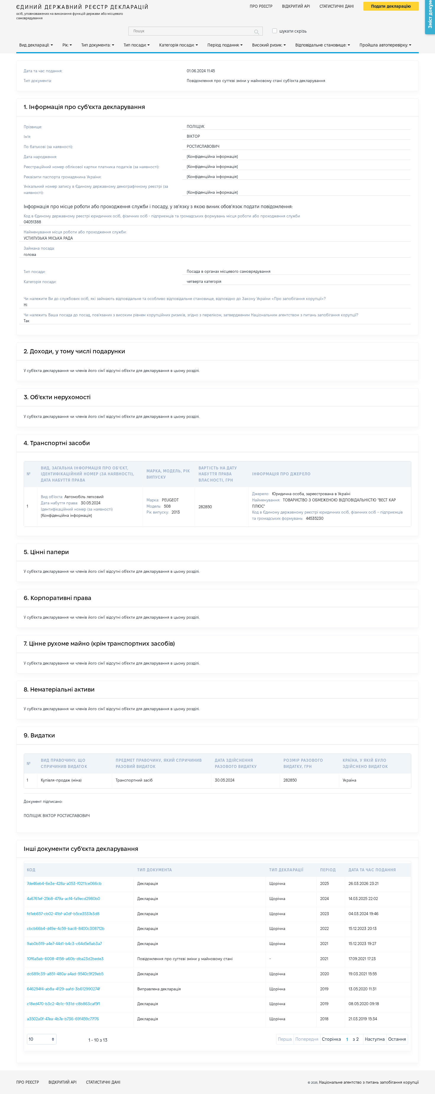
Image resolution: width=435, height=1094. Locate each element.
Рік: (65, 45)
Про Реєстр (261, 6)
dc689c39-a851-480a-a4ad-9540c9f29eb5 (65, 974)
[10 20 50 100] (42, 1039)
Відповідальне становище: (321, 45)
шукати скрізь (293, 31)
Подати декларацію (391, 6)
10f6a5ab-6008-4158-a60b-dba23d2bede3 (65, 959)
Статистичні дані (337, 6)
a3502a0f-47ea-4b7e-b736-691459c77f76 (63, 1019)
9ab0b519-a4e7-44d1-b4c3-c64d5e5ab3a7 (64, 943)
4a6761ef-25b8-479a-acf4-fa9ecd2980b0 (63, 898)
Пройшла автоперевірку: (384, 45)
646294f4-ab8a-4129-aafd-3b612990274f (63, 989)
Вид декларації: (34, 45)
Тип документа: (96, 45)
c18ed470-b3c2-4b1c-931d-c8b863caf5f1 (63, 1004)
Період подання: (223, 45)
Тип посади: (135, 45)
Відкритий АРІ (296, 6)
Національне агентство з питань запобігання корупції (369, 1082)
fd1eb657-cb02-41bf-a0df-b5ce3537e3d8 (63, 914)
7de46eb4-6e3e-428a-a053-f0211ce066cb (64, 883)
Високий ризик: (267, 45)
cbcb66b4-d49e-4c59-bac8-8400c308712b (65, 928)
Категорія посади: (176, 45)
